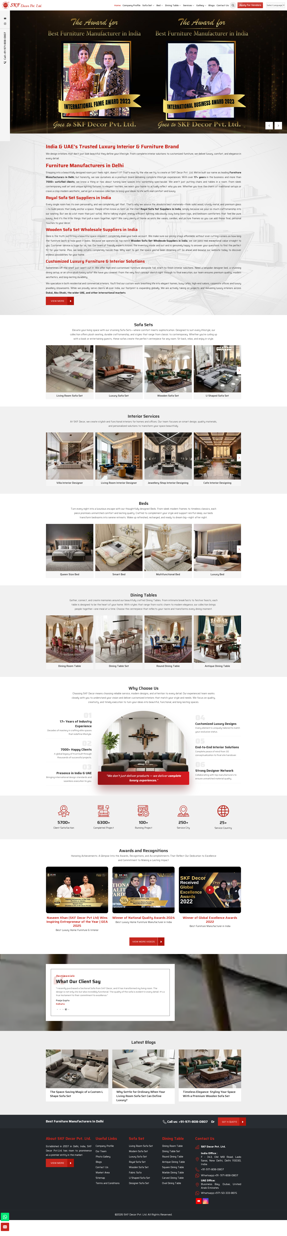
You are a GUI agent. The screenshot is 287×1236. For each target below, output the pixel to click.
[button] (269, 125)
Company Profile (131, 5)
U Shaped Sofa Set (139, 1178)
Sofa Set (147, 5)
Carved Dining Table (173, 1178)
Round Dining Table (172, 1156)
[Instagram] (5, 24)
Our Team (101, 1151)
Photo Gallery (103, 1156)
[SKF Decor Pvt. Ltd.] (24, 5)
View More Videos (143, 941)
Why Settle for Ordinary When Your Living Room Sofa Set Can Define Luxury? (140, 1096)
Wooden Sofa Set (139, 1167)
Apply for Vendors (250, 5)
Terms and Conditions (108, 1183)
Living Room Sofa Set (141, 1146)
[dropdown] (153, 5)
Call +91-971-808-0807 (5, 46)
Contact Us (223, 5)
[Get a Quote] (5, 1227)
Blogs (211, 5)
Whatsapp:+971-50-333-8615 (219, 1193)
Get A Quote (229, 1122)
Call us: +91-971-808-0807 (187, 1121)
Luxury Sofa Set (138, 1156)
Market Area (103, 1172)
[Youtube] (5, 19)
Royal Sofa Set (137, 1162)
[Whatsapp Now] (5, 1217)
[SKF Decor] (233, 5)
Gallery (200, 5)
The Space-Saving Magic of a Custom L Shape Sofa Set (76, 1094)
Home (117, 5)
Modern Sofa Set (138, 1151)
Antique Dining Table (173, 1162)
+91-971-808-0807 (212, 1169)
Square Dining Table (173, 1167)
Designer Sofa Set (139, 1183)
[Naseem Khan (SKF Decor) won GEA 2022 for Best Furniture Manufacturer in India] (210, 890)
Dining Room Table (172, 1146)
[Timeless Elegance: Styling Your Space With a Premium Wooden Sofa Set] (210, 1069)
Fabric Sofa (135, 1172)
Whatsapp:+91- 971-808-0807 (219, 1175)
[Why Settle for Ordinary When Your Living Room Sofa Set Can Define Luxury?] (143, 1069)
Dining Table (172, 5)
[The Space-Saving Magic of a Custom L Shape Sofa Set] (77, 1069)
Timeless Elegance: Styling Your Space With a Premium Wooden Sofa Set (209, 1094)
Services (187, 5)
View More (31, 90)
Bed (158, 5)
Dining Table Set (171, 1151)
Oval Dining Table (171, 1183)
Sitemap (100, 1178)
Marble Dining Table (173, 1172)
